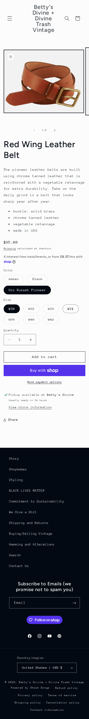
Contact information (47, 709)
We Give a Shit (23, 512)
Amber (16, 280)
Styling (16, 480)
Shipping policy (28, 702)
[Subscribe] (74, 602)
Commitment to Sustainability (36, 501)
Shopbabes (18, 469)
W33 (53, 310)
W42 (53, 320)
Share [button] (13, 419)
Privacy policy (30, 695)
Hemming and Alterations (32, 544)
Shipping (10, 248)
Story (14, 458)
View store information (30, 407)
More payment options (44, 382)
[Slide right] (55, 130)
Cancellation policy (63, 702)
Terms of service (62, 695)
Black (40, 280)
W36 (14, 320)
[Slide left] (34, 130)
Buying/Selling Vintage (30, 533)
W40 (33, 320)
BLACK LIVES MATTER (26, 490)
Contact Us (19, 566)
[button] (9, 18)
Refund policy (66, 687)
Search (15, 555)
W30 (12, 309)
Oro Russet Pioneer (27, 290)
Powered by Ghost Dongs (30, 687)
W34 (71, 309)
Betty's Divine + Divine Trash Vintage (51, 682)
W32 (33, 310)
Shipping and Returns (29, 523)
